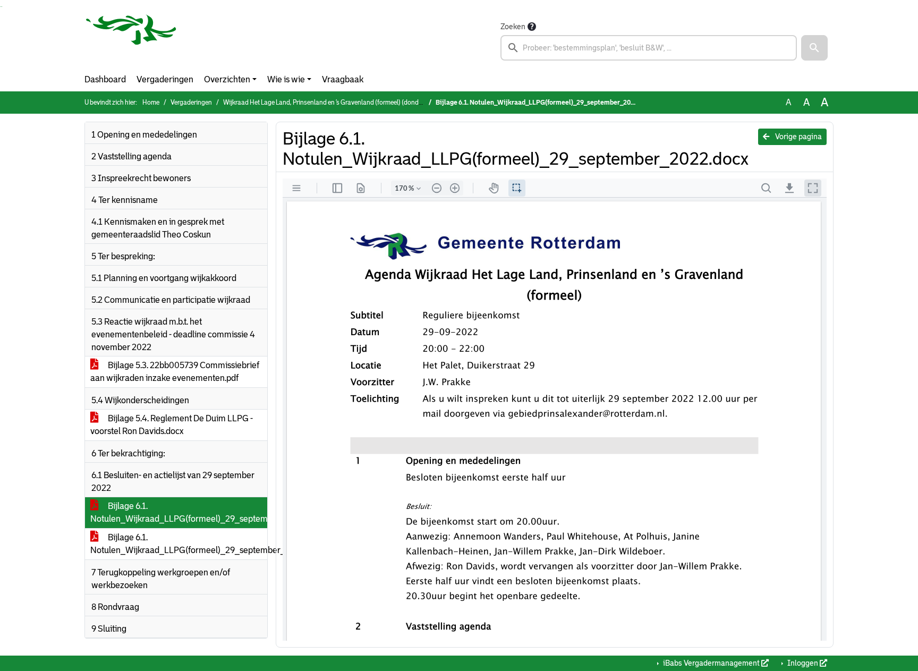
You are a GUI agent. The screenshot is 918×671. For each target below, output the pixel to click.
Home (150, 102)
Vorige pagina (798, 136)
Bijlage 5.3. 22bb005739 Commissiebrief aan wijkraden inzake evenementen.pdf (174, 372)
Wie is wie (286, 79)
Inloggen (803, 663)
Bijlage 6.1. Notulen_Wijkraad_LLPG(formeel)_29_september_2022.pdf (178, 544)
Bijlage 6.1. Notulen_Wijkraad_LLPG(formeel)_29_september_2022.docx (178, 512)
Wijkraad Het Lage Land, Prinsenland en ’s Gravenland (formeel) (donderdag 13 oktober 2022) (353, 102)
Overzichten (227, 79)
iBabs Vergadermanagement (711, 663)
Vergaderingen (165, 79)
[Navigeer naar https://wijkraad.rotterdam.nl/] (131, 40)
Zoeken (512, 26)
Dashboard (105, 79)
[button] (814, 48)
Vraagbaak (342, 79)
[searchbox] (648, 48)
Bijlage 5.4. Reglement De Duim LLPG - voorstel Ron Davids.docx (171, 425)
